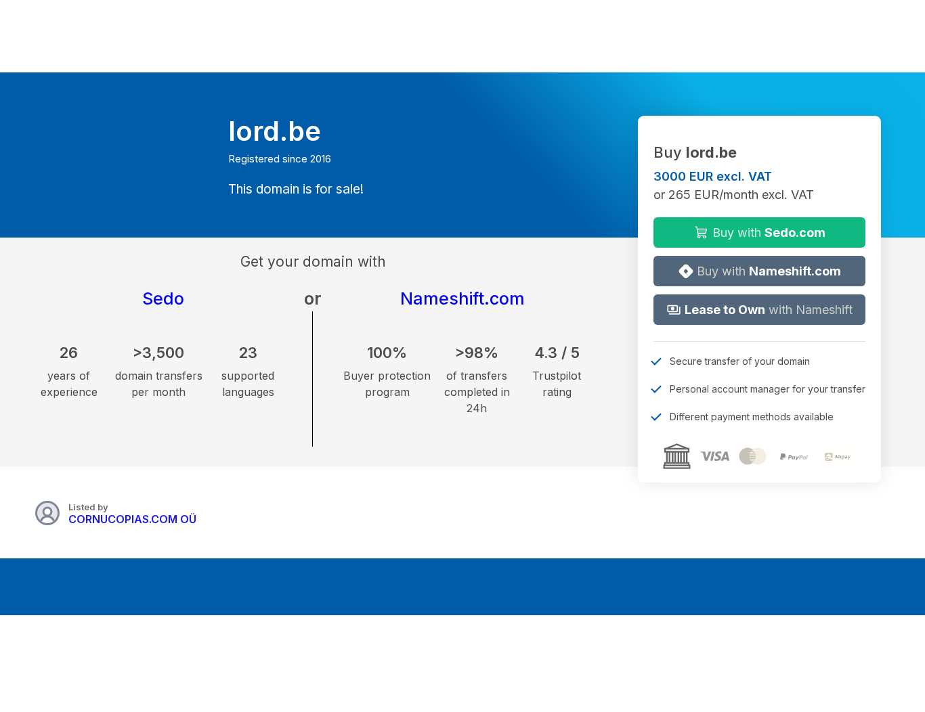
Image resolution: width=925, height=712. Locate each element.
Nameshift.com (462, 298)
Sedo (163, 298)
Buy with (767, 232)
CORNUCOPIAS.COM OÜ (132, 519)
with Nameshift (769, 310)
